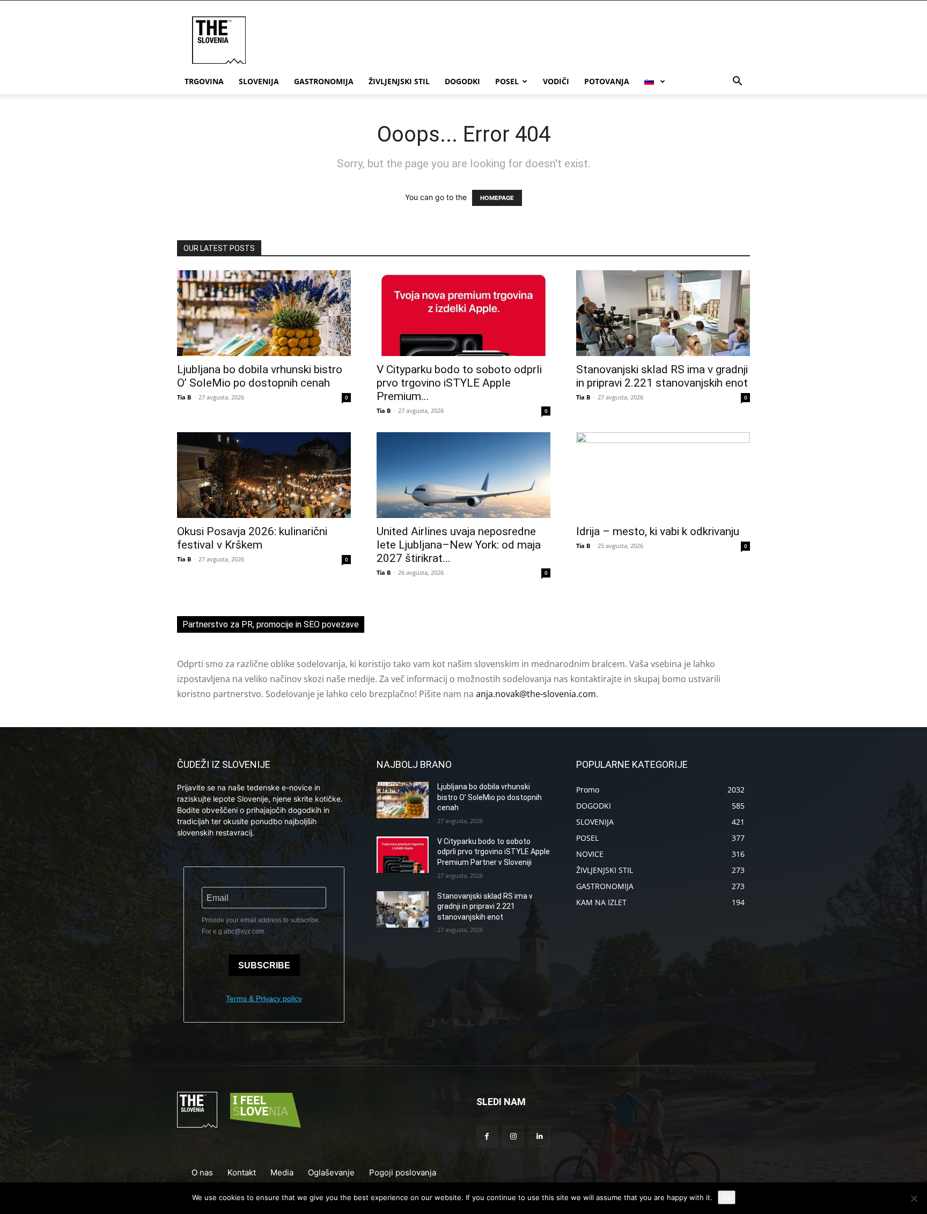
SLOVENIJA (259, 81)
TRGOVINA (204, 81)
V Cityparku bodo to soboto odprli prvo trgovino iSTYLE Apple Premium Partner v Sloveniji (493, 852)
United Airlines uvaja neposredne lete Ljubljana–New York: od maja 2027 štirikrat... (459, 545)
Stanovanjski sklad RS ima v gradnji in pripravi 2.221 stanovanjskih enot (662, 376)
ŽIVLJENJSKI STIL (399, 81)
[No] (913, 1198)
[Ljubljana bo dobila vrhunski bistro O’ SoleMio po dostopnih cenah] (264, 313)
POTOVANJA (606, 81)
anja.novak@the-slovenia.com (536, 694)
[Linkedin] (539, 1136)
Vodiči (556, 81)
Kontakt (241, 1172)
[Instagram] (513, 1136)
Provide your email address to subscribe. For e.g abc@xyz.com (261, 925)
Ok (726, 1197)
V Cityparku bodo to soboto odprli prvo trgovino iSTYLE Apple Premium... (459, 383)
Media (281, 1172)
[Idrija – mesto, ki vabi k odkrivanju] (663, 475)
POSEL (507, 81)
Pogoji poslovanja (402, 1172)
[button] (737, 82)
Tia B (184, 397)
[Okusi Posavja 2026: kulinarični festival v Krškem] (264, 475)
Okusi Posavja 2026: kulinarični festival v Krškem (252, 538)
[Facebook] (486, 1136)
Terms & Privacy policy (264, 998)
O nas (202, 1172)
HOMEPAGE (497, 198)
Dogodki (462, 81)
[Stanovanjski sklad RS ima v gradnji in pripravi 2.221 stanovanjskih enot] (663, 313)
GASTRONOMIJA (324, 81)
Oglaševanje (331, 1172)
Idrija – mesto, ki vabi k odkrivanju (657, 531)
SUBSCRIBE (264, 965)
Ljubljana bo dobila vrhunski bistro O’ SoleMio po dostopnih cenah (259, 376)
